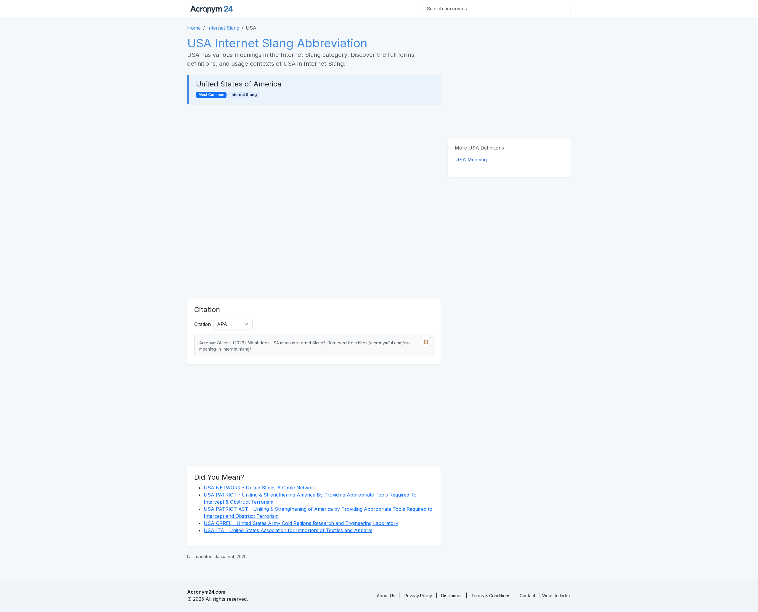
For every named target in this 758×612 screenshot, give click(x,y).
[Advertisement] (314, 155)
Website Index (556, 595)
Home (194, 28)
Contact (527, 595)
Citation (202, 324)
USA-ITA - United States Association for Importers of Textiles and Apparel (288, 530)
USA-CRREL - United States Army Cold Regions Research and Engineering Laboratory (301, 523)
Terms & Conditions (490, 595)
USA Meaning (471, 160)
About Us (386, 595)
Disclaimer (451, 595)
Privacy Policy (418, 595)
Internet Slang (223, 28)
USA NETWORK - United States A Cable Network (260, 488)
